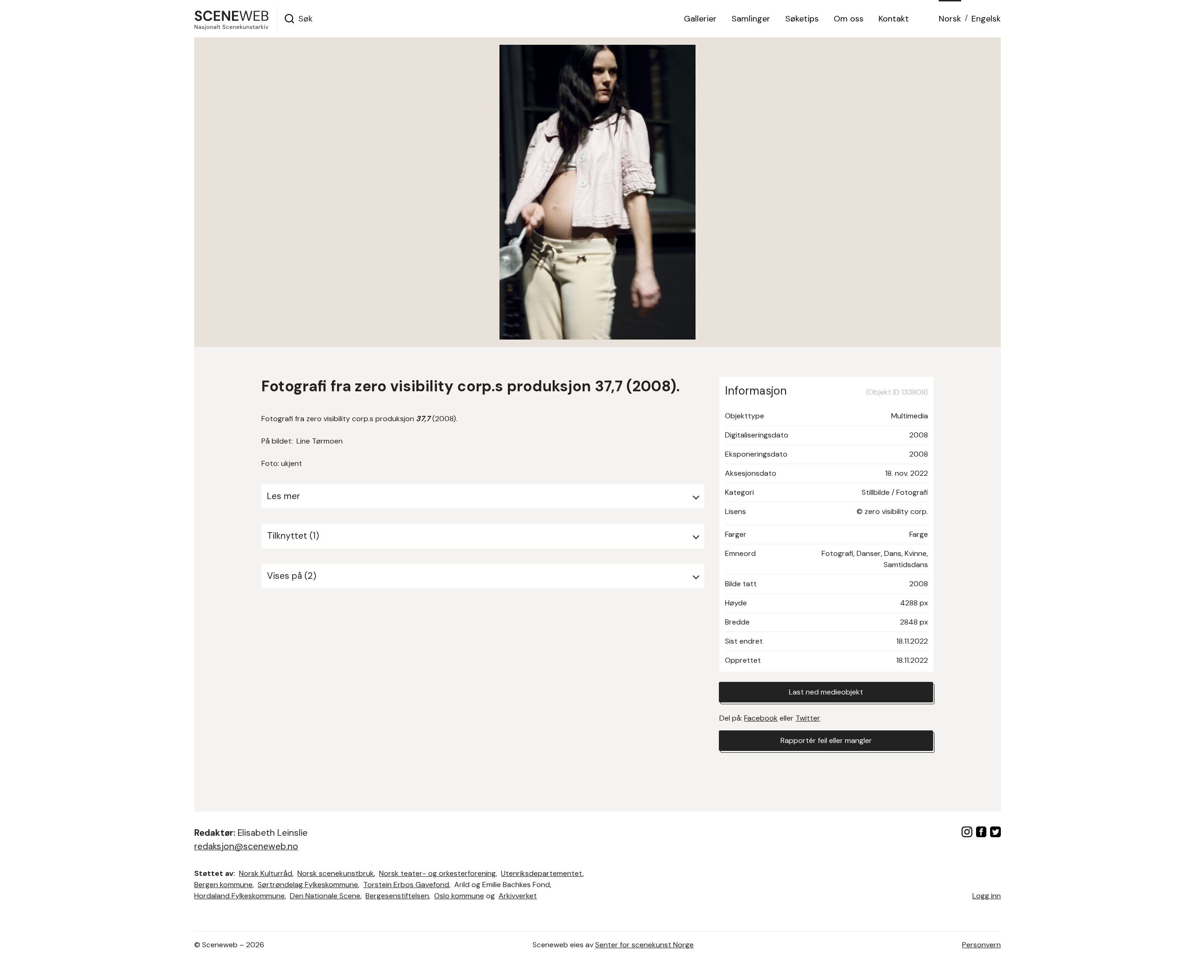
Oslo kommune (459, 896)
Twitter (807, 718)
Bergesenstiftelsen (397, 896)
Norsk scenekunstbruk (335, 873)
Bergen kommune (223, 884)
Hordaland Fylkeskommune (239, 896)
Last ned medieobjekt (826, 692)
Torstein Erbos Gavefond (406, 884)
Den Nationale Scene (325, 896)
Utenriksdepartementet (542, 873)
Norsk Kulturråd (265, 873)
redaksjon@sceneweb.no (246, 846)
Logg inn (986, 896)
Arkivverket (518, 896)
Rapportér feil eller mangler (826, 740)
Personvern (981, 945)
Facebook (761, 718)
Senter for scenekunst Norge (644, 945)
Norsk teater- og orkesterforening (437, 873)
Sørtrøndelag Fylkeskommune (308, 884)
